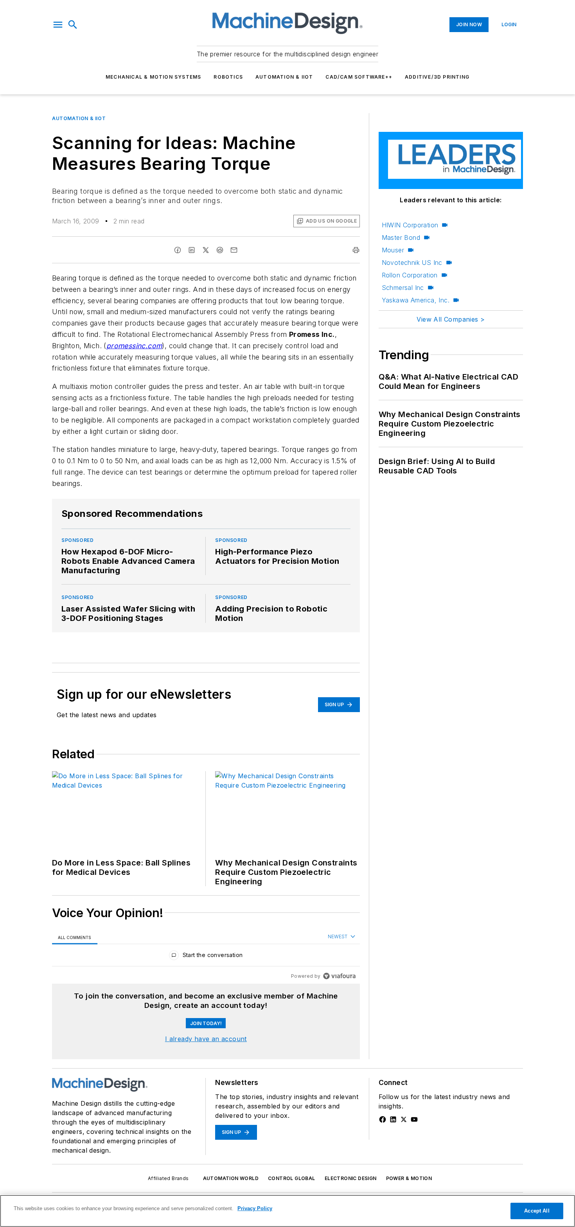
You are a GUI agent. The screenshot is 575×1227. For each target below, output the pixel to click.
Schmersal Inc (403, 287)
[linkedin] (192, 250)
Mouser (393, 250)
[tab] (74, 937)
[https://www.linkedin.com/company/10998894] (393, 1119)
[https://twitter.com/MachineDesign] (404, 1119)
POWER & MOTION (409, 1178)
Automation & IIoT (284, 77)
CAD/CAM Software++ (358, 77)
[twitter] (206, 250)
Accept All (536, 1211)
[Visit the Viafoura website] (339, 976)
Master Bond (401, 237)
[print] (356, 250)
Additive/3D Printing (437, 77)
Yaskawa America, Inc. (415, 300)
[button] (58, 25)
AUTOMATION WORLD (231, 1178)
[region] (206, 957)
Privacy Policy (254, 1208)
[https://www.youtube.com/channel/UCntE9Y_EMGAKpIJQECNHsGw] (414, 1119)
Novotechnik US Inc (412, 262)
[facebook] (177, 250)
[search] (73, 25)
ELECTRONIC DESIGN (351, 1178)
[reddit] (220, 250)
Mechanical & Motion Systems (153, 77)
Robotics (228, 77)
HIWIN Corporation (410, 225)
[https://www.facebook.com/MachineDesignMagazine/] (382, 1119)
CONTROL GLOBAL (291, 1178)
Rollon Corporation (410, 275)
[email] (234, 250)
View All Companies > (451, 319)
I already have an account (206, 1039)
